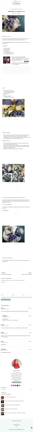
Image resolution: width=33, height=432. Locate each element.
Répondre (30, 308)
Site (23, 294)
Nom (2, 294)
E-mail (13, 294)
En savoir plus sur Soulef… (16, 382)
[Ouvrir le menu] (1, 2)
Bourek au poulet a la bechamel (26, 274)
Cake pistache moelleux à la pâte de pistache (12, 404)
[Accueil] (10, 9)
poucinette (3, 349)
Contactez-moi (16, 380)
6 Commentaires (18, 13)
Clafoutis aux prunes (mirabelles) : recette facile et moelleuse (15, 412)
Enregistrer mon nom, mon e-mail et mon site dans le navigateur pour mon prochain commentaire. (17, 297)
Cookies (16, 425)
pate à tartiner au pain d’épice (6, 274)
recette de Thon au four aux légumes (11, 408)
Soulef (23, 429)
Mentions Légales (16, 424)
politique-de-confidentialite (16, 420)
